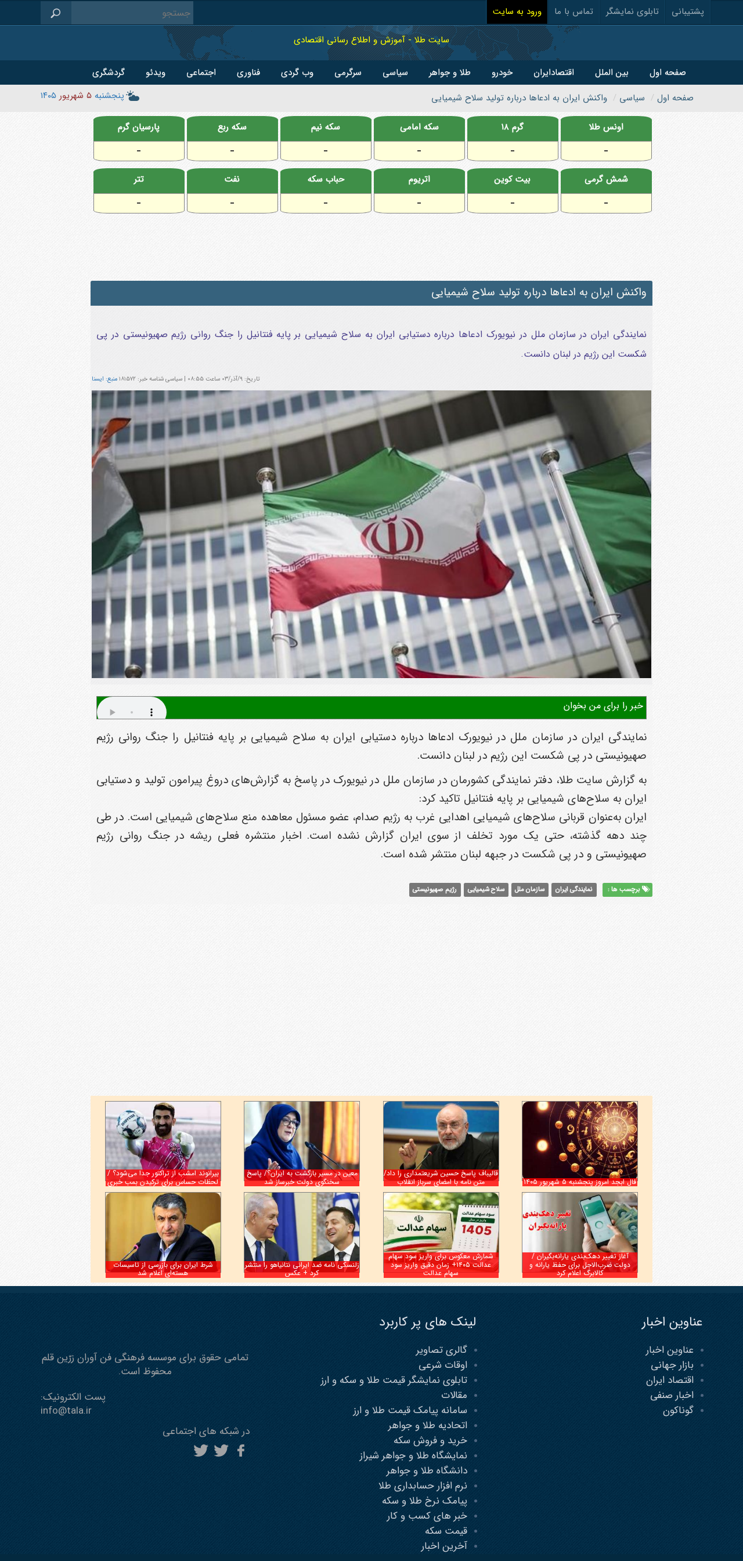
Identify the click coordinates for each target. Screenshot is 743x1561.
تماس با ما (573, 12)
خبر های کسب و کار (427, 1516)
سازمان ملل (529, 890)
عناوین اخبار (670, 1350)
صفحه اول (668, 72)
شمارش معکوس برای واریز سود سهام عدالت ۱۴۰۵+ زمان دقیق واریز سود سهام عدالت (440, 1265)
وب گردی (297, 72)
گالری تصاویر (441, 1350)
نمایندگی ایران (574, 890)
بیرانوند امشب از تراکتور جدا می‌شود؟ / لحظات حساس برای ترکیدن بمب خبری (163, 1177)
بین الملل (612, 72)
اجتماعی (201, 72)
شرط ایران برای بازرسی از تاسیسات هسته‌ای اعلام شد (163, 1269)
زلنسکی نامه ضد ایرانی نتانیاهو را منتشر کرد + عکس (302, 1269)
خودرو (502, 72)
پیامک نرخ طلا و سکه (424, 1501)
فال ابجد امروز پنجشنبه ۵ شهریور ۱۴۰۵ (580, 1181)
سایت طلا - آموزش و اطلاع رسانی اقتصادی (371, 39)
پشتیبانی (688, 12)
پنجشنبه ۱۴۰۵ (82, 96)
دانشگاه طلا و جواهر (427, 1471)
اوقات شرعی (443, 1365)
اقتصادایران (553, 72)
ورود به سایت (517, 12)
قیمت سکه (446, 1531)
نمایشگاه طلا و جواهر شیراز (413, 1456)
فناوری (248, 72)
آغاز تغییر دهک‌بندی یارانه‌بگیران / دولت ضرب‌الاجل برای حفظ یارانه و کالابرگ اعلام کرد (579, 1265)
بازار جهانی (672, 1365)
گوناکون (678, 1410)
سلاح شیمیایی (486, 890)
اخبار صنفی (672, 1395)
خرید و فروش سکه (430, 1440)
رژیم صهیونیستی (435, 890)
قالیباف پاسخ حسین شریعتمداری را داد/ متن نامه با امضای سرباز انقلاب (441, 1177)
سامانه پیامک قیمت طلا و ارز (410, 1410)
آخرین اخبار (444, 1546)
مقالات (454, 1395)
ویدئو (155, 72)
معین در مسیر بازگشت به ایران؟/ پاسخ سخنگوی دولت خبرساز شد (302, 1177)
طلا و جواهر (450, 72)
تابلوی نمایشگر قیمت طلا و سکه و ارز (394, 1380)
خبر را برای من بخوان (603, 705)
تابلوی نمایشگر (632, 12)
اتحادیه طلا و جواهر (427, 1425)
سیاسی (395, 72)
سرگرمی (348, 72)
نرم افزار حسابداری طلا (422, 1486)
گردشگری (108, 72)
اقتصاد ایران (670, 1380)
